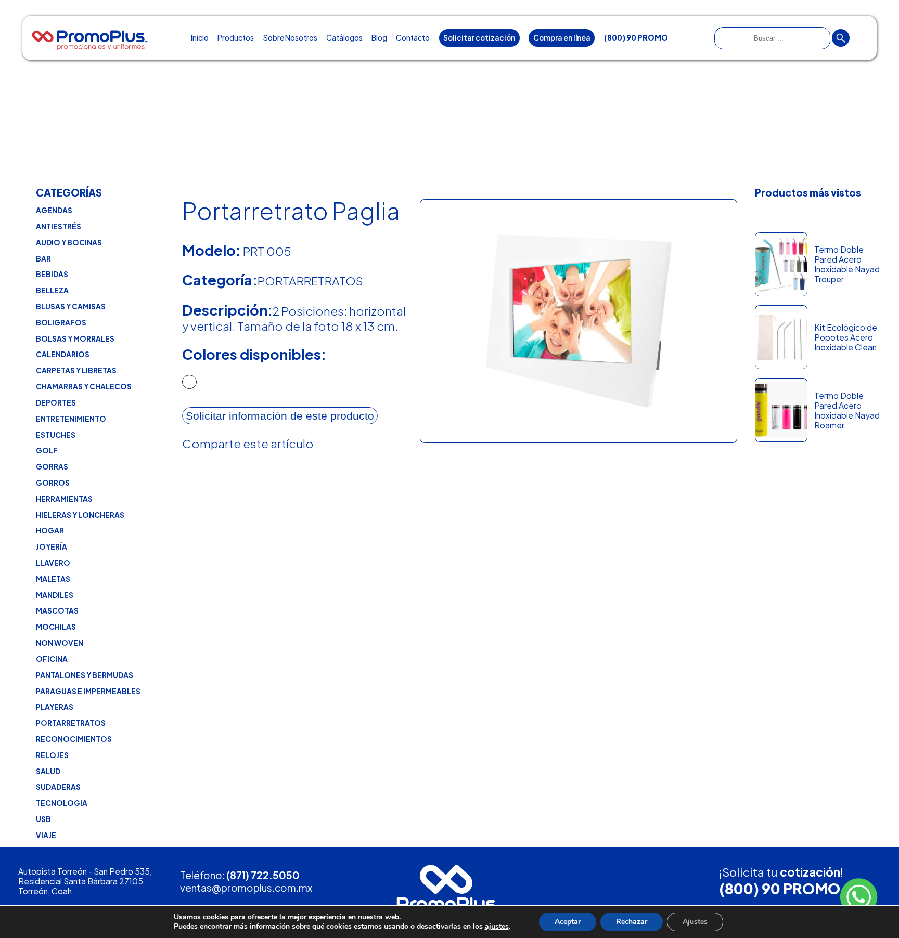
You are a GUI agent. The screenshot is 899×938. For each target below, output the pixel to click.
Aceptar (568, 922)
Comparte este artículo (248, 443)
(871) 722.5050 (263, 875)
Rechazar (631, 922)
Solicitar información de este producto (280, 416)
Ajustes (695, 922)
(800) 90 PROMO (779, 888)
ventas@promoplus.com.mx (246, 887)
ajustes (497, 926)
